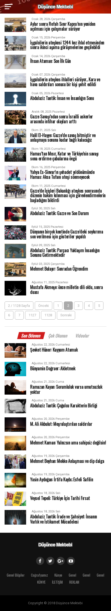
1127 (32, 315)
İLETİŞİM (57, 582)
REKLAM (74, 582)
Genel (72, 575)
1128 (48, 315)
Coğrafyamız (39, 575)
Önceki (43, 306)
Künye (58, 575)
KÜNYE (41, 582)
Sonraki (66, 315)
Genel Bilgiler (16, 575)
